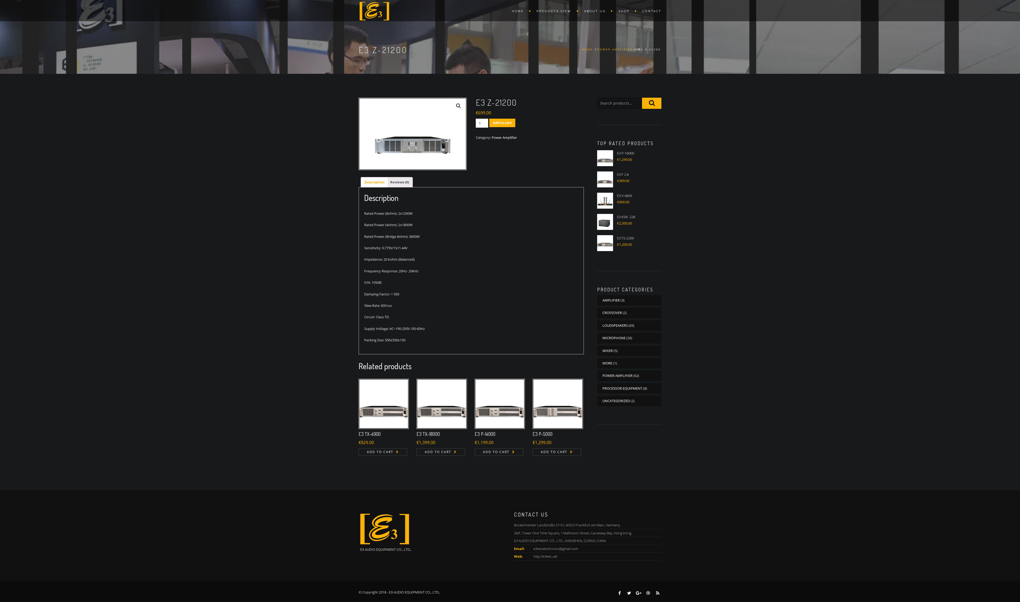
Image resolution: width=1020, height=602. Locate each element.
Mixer (607, 350)
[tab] (374, 182)
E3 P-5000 (542, 434)
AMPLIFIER (611, 300)
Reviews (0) (399, 182)
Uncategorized (616, 400)
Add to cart (502, 122)
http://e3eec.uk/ (545, 556)
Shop (624, 11)
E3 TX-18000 (428, 434)
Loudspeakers (615, 325)
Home (518, 11)
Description (374, 182)
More (607, 363)
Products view (554, 11)
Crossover (612, 312)
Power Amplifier (614, 49)
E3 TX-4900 (370, 434)
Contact (651, 11)
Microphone (614, 338)
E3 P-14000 (485, 434)
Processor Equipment (622, 388)
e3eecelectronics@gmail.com (555, 548)
